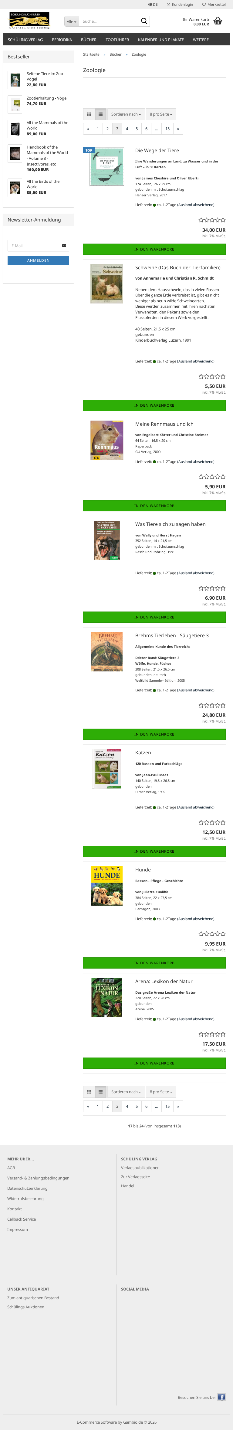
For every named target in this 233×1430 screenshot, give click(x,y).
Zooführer (117, 39)
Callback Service (21, 1219)
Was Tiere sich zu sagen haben (170, 524)
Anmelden (38, 260)
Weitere (201, 39)
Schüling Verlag (25, 39)
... (156, 128)
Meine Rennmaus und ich (164, 424)
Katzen (143, 752)
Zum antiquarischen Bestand (33, 1297)
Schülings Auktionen (25, 1307)
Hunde (143, 869)
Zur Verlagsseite (135, 1176)
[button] (153, 4)
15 (167, 128)
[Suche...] (144, 21)
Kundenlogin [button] (181, 4)
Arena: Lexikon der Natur (164, 981)
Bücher (88, 39)
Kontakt (14, 1209)
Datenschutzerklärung (27, 1188)
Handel (127, 1186)
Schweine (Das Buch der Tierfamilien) (178, 267)
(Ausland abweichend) (195, 204)
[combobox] (126, 114)
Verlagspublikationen (140, 1167)
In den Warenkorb (154, 249)
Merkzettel (216, 4)
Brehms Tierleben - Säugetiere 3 (172, 635)
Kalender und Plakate (161, 39)
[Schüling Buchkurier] (31, 21)
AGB (11, 1167)
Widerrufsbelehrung (25, 1198)
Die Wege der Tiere (157, 150)
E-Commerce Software (97, 1422)
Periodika (62, 39)
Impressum (17, 1229)
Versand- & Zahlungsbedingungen (38, 1178)
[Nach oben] (216, 1420)
